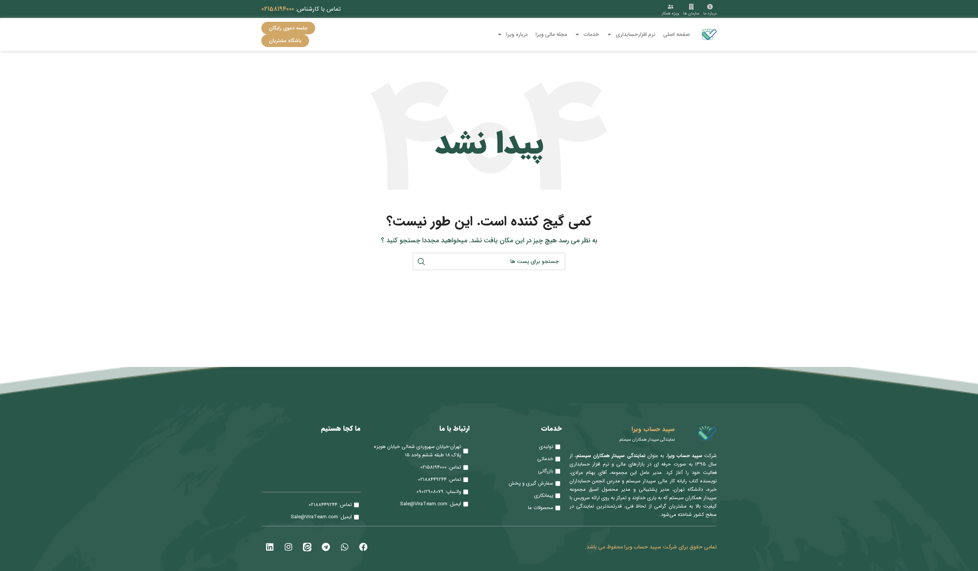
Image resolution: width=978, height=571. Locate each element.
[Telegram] (325, 547)
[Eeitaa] (307, 547)
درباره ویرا (517, 34)
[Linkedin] (269, 547)
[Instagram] (288, 547)
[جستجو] (421, 261)
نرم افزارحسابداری (636, 34)
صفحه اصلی (676, 34)
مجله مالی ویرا (551, 34)
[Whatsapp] (344, 547)
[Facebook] (363, 547)
